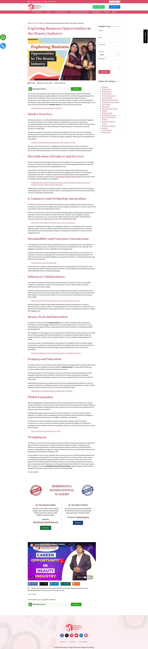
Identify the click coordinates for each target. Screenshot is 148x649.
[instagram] (114, 2)
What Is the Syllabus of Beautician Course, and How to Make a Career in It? (55, 301)
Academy (106, 12)
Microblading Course (109, 115)
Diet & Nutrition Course (110, 100)
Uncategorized (107, 130)
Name (100, 30)
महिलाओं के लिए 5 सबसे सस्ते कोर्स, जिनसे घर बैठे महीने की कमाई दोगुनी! (51, 391)
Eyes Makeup (106, 104)
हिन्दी (114, 12)
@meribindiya (83, 517)
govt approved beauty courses (78, 588)
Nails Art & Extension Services (79, 12)
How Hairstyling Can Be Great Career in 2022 (45, 431)
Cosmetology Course (109, 96)
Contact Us (72, 642)
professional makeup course (65, 177)
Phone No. (101, 44)
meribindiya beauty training (37, 590)
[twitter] (112, 2)
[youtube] (115, 2)
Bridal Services (107, 91)
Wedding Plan (106, 132)
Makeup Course (107, 113)
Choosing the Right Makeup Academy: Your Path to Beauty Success (53, 142)
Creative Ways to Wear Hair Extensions (43, 263)
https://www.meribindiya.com (45, 522)
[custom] (119, 2)
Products (105, 128)
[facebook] (110, 2)
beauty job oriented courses (57, 588)
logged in (39, 599)
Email (100, 37)
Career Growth (107, 93)
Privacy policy (83, 642)
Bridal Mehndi (96, 12)
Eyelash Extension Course (110, 102)
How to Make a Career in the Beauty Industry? (46, 108)
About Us (63, 642)
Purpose (101, 51)
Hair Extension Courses (109, 109)
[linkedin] (117, 2)
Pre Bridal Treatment (60, 12)
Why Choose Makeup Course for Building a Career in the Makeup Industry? (56, 353)
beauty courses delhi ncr (39, 588)
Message (101, 58)
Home (30, 23)
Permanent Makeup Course (108, 122)
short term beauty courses (55, 590)
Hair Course (106, 106)
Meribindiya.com (38, 12)
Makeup (48, 12)
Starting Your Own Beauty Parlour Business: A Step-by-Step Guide (53, 223)
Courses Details (38, 23)
